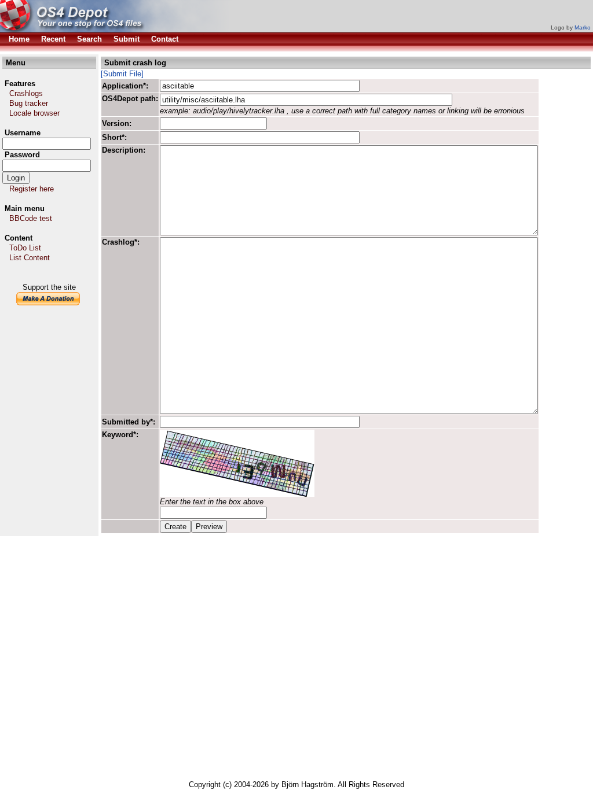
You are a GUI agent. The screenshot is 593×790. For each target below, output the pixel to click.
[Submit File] (122, 73)
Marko (582, 27)
